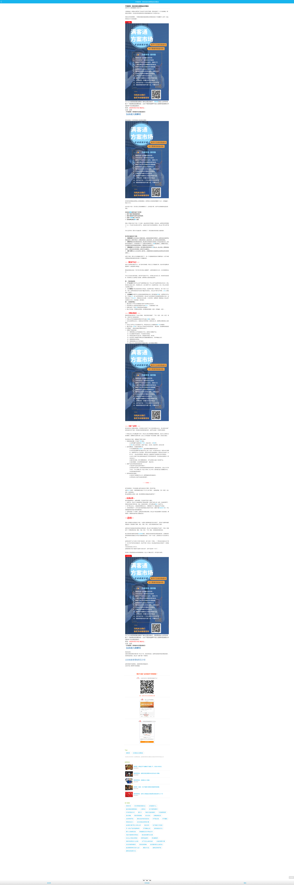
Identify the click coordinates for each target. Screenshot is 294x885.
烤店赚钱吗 (155, 838)
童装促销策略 (143, 844)
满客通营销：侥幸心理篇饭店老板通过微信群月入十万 (148, 794)
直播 (127, 22)
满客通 (156, 102)
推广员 (158, 324)
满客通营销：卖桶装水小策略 (142, 780)
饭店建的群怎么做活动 (156, 844)
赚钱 (130, 212)
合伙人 (146, 305)
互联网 (131, 217)
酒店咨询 (146, 825)
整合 (132, 444)
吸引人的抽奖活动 (131, 831)
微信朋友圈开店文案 (147, 835)
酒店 (156, 504)
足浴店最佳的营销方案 (143, 822)
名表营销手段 (129, 819)
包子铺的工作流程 (157, 825)
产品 (153, 247)
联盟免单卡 (161, 507)
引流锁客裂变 (162, 812)
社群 (154, 243)
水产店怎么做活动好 (147, 841)
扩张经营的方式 (130, 812)
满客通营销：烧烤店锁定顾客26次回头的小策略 (146, 773)
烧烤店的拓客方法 (131, 851)
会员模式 (140, 448)
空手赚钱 (164, 819)
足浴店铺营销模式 (131, 844)
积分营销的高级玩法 (139, 806)
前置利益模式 (144, 838)
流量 (148, 319)
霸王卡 (140, 812)
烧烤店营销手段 (157, 847)
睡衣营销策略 (138, 815)
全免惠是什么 (152, 806)
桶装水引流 (146, 847)
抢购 (154, 443)
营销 (158, 294)
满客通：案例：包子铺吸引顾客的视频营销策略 (146, 787)
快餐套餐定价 (157, 815)
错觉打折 (128, 806)
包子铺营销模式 (153, 809)
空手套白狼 (156, 819)
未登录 (291, 877)
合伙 (164, 290)
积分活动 (147, 815)
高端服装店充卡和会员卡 (146, 831)
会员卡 (134, 298)
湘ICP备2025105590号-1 (147, 879)
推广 (135, 219)
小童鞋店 (143, 809)
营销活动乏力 (129, 822)
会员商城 (140, 533)
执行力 (129, 490)
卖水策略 (128, 815)
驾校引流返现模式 (150, 812)
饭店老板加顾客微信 (131, 809)
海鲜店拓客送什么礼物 (132, 841)
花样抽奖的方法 (158, 828)
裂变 (141, 441)
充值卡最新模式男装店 (132, 835)
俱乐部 (49, 883)
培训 (134, 326)
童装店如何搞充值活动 (143, 819)
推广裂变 (142, 443)
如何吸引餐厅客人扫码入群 (133, 825)
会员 (132, 296)
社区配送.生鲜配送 (138, 753)
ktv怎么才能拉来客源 (131, 838)
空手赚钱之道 (146, 828)
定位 (136, 307)
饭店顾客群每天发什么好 (132, 847)
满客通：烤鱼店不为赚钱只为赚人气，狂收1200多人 (148, 766)
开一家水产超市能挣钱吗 (132, 828)
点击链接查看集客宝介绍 (135, 660)
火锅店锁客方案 (160, 841)
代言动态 (147, 883)
